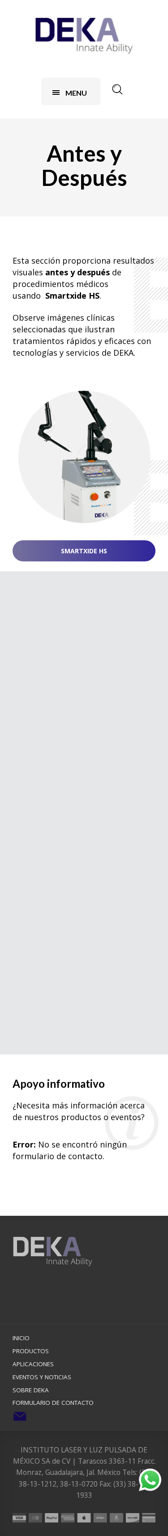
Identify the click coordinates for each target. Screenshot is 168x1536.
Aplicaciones (33, 1364)
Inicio (21, 1338)
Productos (31, 1351)
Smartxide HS (84, 551)
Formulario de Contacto (53, 1403)
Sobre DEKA (31, 1390)
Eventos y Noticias (42, 1377)
